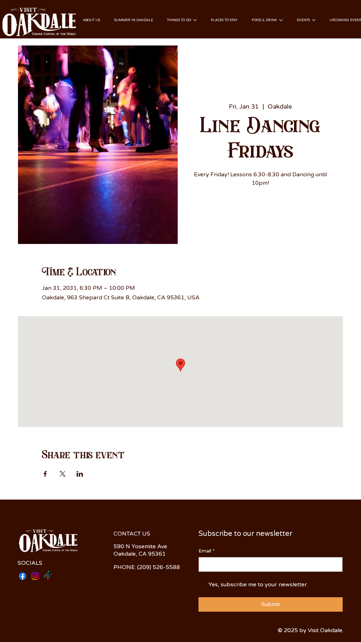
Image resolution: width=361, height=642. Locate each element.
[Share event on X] (62, 474)
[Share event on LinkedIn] (80, 474)
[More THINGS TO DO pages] (195, 20)
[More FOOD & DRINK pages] (281, 20)
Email (206, 551)
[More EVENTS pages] (314, 20)
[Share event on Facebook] (45, 474)
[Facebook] (22, 576)
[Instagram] (35, 576)
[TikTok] (48, 576)
